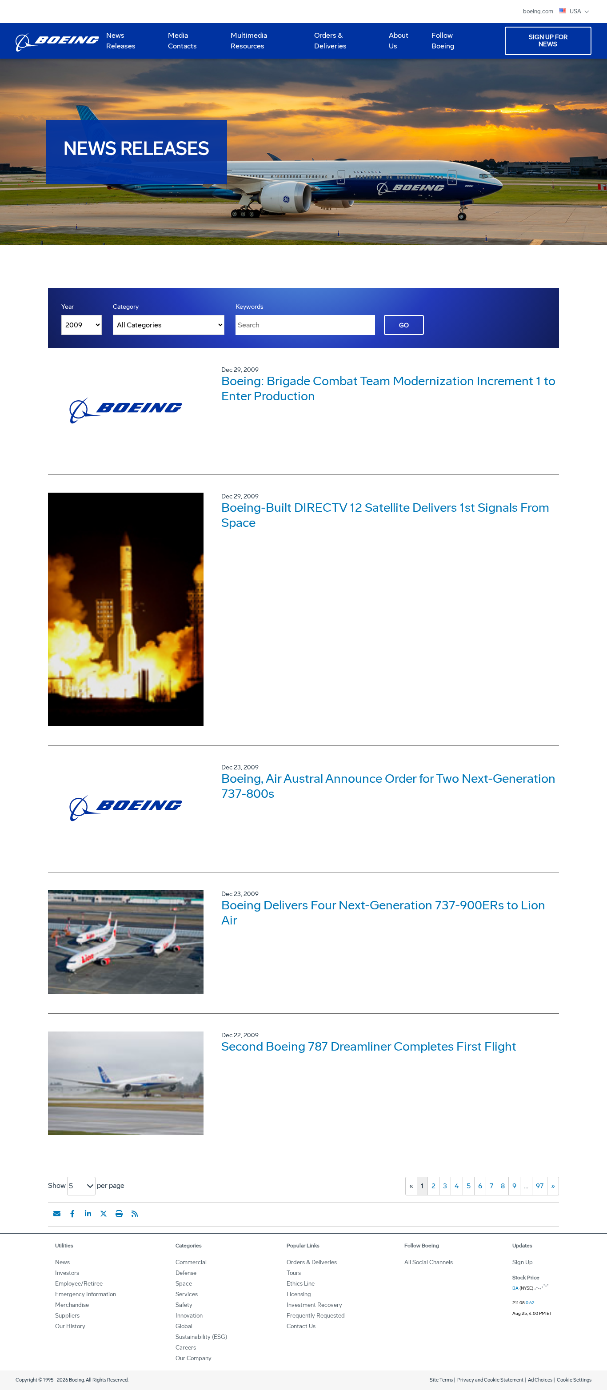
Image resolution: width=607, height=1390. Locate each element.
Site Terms (441, 1380)
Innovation (189, 1315)
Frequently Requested (316, 1315)
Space (184, 1283)
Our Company (194, 1358)
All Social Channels (428, 1262)
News (62, 1262)
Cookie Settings (574, 1380)
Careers (186, 1347)
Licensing (299, 1294)
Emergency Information (85, 1294)
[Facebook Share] (72, 1213)
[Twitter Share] (103, 1213)
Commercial (191, 1262)
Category (126, 307)
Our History (70, 1326)
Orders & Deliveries (327, 44)
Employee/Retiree (79, 1283)
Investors (67, 1273)
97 (539, 1186)
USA (576, 11)
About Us (395, 44)
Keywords (250, 307)
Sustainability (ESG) (201, 1337)
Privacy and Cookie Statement (490, 1380)
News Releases (121, 40)
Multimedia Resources (245, 44)
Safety (184, 1305)
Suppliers (67, 1315)
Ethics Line (301, 1283)
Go (404, 325)
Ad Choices (540, 1380)
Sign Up (522, 1262)
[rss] (134, 1213)
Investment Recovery (314, 1305)
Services (187, 1294)
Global (184, 1326)
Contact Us (301, 1326)
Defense (186, 1273)
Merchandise (72, 1305)
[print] (119, 1213)
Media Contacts (182, 40)
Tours (294, 1273)
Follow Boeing (442, 40)
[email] (57, 1213)
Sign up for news (548, 40)
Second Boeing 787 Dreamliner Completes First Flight (368, 1046)
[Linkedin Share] (88, 1213)
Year (67, 307)
